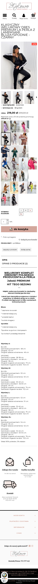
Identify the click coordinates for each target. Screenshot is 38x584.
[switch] (4, 581)
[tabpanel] (19, 357)
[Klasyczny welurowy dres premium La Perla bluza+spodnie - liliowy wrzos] (5, 126)
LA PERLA (16, 243)
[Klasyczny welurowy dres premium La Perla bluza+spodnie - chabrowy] (5, 163)
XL (21, 214)
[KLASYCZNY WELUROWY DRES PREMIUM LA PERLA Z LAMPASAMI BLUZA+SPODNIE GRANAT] (5, 151)
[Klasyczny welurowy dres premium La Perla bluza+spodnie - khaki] (23, 175)
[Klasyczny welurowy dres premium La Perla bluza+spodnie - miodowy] (5, 188)
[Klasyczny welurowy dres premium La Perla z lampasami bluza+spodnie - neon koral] (5, 200)
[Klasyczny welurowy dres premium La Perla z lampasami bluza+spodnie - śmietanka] (23, 163)
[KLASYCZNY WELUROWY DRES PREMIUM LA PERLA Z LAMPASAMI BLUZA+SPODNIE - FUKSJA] (24, 126)
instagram (32, 546)
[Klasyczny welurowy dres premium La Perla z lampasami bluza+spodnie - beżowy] (14, 126)
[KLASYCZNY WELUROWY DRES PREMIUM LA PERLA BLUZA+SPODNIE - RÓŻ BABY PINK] (5, 175)
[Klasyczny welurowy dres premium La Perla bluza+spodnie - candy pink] (32, 163)
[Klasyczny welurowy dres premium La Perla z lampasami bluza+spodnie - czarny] (6, 139)
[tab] (19, 260)
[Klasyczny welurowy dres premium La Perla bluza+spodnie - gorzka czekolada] (14, 175)
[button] (5, 16)
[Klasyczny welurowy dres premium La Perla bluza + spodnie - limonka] (31, 188)
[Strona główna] (19, 6)
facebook (30, 546)
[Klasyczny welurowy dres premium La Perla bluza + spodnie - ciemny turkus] (14, 188)
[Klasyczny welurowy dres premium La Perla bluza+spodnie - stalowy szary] (22, 188)
